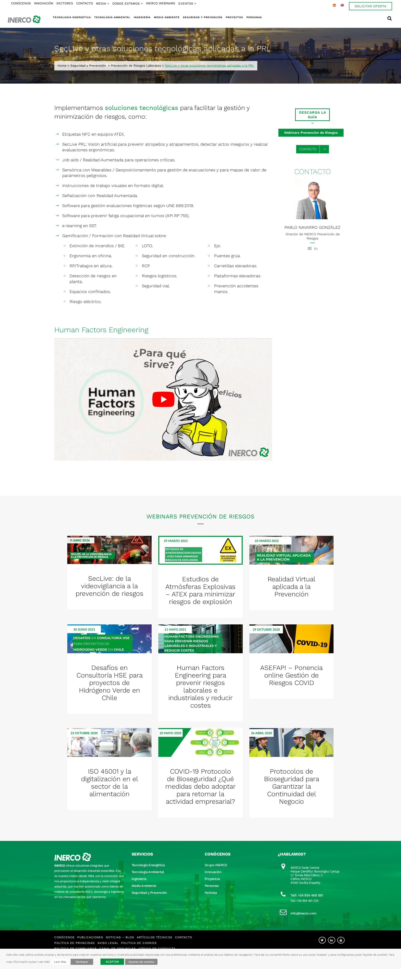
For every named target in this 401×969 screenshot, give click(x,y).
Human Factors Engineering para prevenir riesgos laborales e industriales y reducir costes (200, 686)
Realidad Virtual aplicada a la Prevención (291, 586)
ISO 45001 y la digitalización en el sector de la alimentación (109, 782)
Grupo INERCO (216, 865)
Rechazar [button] (82, 961)
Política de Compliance (75, 948)
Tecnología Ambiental (148, 872)
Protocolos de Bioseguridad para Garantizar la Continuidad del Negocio (291, 786)
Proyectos (212, 879)
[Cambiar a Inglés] (342, 5)
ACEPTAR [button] (112, 961)
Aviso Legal (108, 943)
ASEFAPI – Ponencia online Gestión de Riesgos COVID (291, 675)
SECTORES (64, 3)
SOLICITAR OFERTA (370, 6)
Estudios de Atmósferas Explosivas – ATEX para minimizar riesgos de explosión (200, 590)
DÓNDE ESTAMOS (126, 3)
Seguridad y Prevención (88, 65)
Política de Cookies (139, 943)
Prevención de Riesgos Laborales (136, 65)
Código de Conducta (156, 948)
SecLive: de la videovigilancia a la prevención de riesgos (109, 585)
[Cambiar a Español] (334, 5)
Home (61, 65)
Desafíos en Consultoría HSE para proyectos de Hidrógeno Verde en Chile (109, 683)
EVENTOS (185, 3)
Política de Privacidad (74, 943)
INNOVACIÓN (43, 3)
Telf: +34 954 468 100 (307, 895)
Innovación (213, 872)
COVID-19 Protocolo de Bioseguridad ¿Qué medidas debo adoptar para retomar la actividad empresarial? (200, 786)
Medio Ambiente (144, 886)
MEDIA (101, 3)
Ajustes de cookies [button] (141, 961)
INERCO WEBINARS (160, 3)
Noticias (211, 893)
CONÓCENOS (21, 3)
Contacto (183, 937)
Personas (211, 886)
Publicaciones (90, 937)
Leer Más (60, 961)
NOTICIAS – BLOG (120, 937)
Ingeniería (139, 879)
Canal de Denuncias (117, 948)
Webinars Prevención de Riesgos (311, 133)
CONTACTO (84, 3)
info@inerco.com (303, 913)
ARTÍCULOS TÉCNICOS (154, 937)
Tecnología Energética (148, 865)
